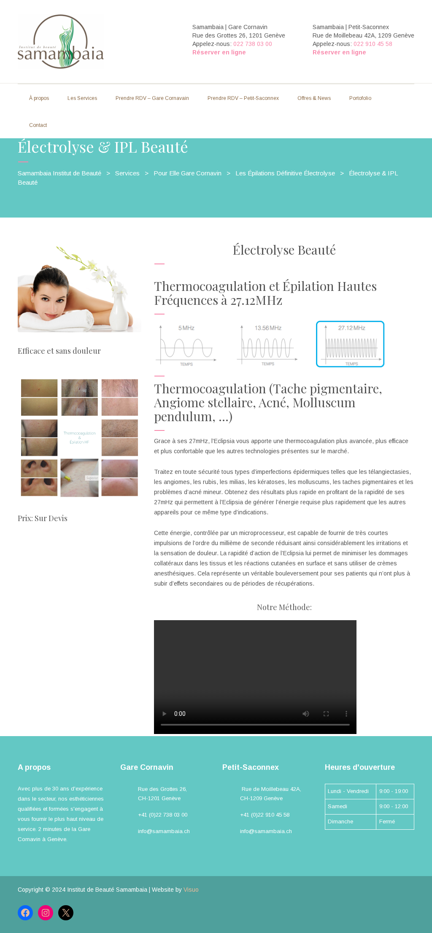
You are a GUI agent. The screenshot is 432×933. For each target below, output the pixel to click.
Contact (38, 125)
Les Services (82, 98)
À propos (39, 98)
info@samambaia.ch (164, 831)
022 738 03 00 (252, 43)
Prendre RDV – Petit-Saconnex (243, 98)
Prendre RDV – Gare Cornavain (152, 98)
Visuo (191, 889)
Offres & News (314, 98)
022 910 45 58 (373, 43)
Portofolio (360, 98)
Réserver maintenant (70, 549)
